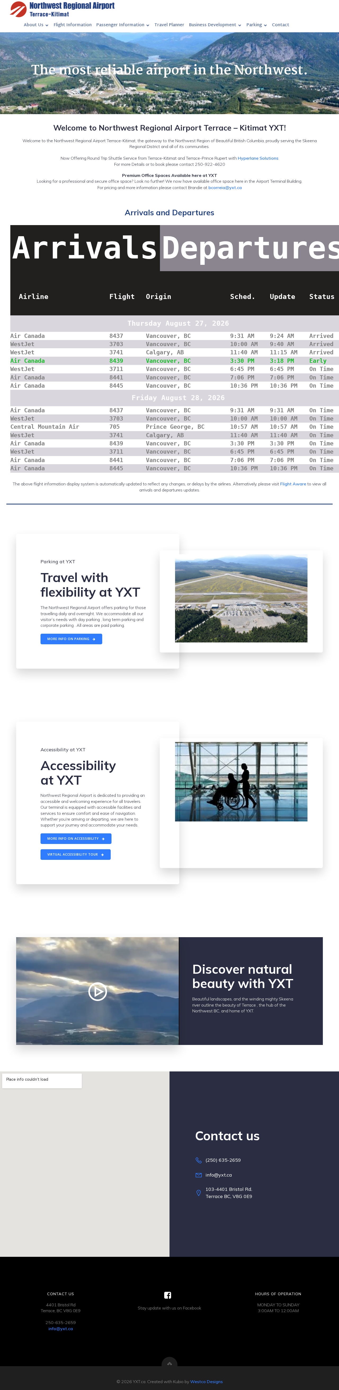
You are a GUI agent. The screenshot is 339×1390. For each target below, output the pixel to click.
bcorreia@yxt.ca (225, 187)
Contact (280, 25)
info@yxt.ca (60, 1328)
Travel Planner (169, 25)
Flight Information (72, 25)
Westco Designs (206, 1381)
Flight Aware (292, 483)
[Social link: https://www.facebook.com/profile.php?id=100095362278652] (169, 1295)
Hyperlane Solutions (258, 158)
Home (12, 25)
